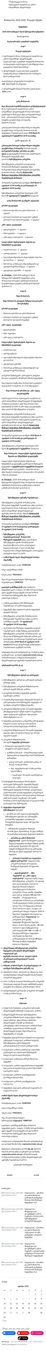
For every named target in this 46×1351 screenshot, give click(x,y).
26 (17, 1313)
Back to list (23, 1175)
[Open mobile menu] (3, 4)
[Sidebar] (2, 1348)
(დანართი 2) (25, 488)
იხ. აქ (30, 1149)
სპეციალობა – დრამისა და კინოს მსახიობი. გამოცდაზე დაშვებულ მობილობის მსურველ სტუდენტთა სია (34, 1197)
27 (23, 1313)
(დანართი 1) (7, 286)
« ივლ (4, 1321)
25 (11, 1313)
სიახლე (37, 15)
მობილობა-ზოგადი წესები (14, 15)
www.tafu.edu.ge (8, 172)
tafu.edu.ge (5, 1341)
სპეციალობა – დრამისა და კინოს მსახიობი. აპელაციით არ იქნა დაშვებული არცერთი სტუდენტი (34, 1232)
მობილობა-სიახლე (28, 15)
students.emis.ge (8, 123)
